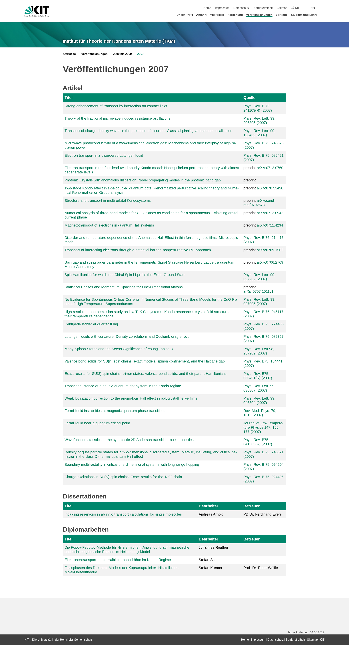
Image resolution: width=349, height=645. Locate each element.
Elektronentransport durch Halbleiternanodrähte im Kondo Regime (118, 560)
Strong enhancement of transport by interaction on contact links (116, 106)
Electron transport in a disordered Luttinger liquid (104, 155)
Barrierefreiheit (263, 7)
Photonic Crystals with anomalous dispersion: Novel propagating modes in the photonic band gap (143, 180)
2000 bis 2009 (122, 53)
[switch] (323, 8)
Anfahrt (201, 14)
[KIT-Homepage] (37, 11)
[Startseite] (323, 15)
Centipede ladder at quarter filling (91, 324)
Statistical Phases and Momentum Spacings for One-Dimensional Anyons (124, 287)
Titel (69, 97)
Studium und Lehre (304, 14)
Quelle (249, 97)
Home (207, 7)
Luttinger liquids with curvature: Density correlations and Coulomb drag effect (127, 336)
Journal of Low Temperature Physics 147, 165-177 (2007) (263, 427)
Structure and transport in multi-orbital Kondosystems (108, 201)
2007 (140, 53)
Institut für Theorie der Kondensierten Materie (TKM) (119, 41)
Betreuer (251, 506)
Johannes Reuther (213, 547)
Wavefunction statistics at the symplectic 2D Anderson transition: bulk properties (129, 440)
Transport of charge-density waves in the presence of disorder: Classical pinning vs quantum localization (148, 131)
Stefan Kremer (210, 568)
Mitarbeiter (217, 14)
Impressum (222, 7)
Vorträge (282, 14)
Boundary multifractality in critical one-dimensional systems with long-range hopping (132, 464)
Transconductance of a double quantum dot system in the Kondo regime (123, 386)
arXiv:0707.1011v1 (258, 291)
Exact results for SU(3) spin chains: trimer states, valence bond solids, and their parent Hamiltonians (145, 374)
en (313, 7)
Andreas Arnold (211, 514)
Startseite (69, 53)
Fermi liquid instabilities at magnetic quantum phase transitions (115, 411)
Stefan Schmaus (212, 560)
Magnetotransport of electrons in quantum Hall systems (109, 225)
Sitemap (282, 7)
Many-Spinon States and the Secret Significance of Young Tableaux (119, 349)
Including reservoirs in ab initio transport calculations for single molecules (123, 514)
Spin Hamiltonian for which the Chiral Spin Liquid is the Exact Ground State (125, 275)
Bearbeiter (208, 506)
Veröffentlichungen (259, 14)
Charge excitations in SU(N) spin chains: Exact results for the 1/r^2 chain (123, 477)
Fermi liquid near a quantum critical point (97, 423)
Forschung (235, 14)
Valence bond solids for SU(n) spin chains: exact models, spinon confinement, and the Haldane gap (145, 361)
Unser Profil (184, 14)
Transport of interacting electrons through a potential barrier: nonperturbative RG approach (138, 250)
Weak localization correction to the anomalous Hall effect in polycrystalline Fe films (131, 398)
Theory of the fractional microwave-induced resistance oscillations (117, 118)
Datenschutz (241, 7)
